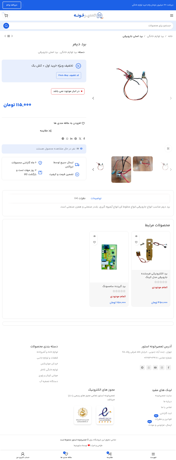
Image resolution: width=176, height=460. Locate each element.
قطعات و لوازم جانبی (47, 358)
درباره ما (167, 401)
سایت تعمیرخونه (163, 396)
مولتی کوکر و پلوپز (48, 376)
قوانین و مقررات (163, 418)
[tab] (96, 198)
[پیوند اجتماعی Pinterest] (75, 138)
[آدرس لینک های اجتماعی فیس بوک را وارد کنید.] (84, 138)
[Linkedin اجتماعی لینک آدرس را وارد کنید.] (71, 138)
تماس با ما (166, 407)
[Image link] (105, 416)
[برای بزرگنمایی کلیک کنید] (168, 148)
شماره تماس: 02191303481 (158, 358)
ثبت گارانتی (166, 413)
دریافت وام (11, 5)
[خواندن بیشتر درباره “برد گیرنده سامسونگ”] (94, 236)
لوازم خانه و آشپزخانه (47, 352)
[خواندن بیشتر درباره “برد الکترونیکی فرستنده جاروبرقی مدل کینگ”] (136, 236)
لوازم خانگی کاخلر (49, 370)
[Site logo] (88, 15)
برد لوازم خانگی (155, 36)
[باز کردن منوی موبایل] (171, 15)
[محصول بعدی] (5, 36)
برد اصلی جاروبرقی (133, 36)
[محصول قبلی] (12, 36)
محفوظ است (73, 440)
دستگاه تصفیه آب (48, 381)
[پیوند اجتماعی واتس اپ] (67, 138)
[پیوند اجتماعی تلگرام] (63, 138)
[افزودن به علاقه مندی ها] (136, 242)
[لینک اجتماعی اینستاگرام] (161, 367)
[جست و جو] (6, 26)
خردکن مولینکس (49, 364)
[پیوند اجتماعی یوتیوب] (155, 367)
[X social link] (80, 138)
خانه (170, 36)
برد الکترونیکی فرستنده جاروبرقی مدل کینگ (154, 275)
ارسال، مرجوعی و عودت (160, 424)
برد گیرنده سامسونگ (114, 286)
